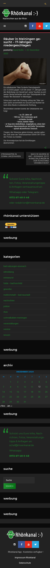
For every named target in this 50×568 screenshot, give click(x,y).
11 (32, 387)
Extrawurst (8, 277)
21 (3, 397)
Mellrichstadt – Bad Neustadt (16, 295)
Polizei (6, 306)
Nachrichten (9, 300)
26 (39, 397)
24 (25, 397)
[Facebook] (32, 26)
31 (25, 402)
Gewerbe (7, 289)
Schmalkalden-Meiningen (15, 318)
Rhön (5, 312)
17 (25, 392)
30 (18, 402)
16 (18, 392)
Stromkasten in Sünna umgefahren (11, 155)
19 (39, 392)
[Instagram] (25, 26)
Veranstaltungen (10, 323)
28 (3, 402)
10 (25, 387)
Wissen (6, 335)
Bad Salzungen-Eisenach (14, 266)
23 (18, 397)
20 (46, 392)
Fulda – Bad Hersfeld (12, 283)
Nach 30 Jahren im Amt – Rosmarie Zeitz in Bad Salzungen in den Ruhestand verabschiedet (38, 158)
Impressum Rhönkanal (25, 557)
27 (46, 397)
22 (10, 397)
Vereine (6, 329)
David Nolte (18, 50)
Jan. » (9, 406)
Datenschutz (25, 563)
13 (46, 387)
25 (32, 397)
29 (10, 402)
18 (32, 392)
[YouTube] (39, 26)
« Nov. (2, 406)
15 (10, 392)
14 (3, 392)
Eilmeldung (8, 272)
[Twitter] (46, 26)
